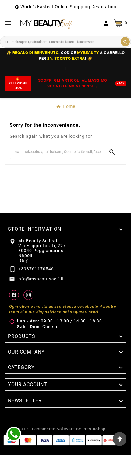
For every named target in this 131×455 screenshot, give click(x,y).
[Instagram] (28, 295)
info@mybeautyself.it (40, 278)
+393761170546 (36, 268)
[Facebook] (14, 295)
